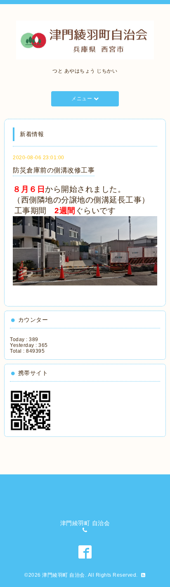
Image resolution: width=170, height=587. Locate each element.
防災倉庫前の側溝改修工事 (53, 170)
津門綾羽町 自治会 (63, 575)
